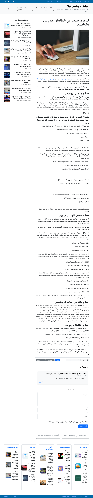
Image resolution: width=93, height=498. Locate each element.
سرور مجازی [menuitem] (50, 2)
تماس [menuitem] (86, 496)
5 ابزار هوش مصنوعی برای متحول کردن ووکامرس (84, 466)
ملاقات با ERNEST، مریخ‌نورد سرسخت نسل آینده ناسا (50, 482)
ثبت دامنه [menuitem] (86, 2)
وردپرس (57, 360)
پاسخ (40, 382)
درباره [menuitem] (80, 496)
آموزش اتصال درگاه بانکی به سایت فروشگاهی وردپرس (84, 455)
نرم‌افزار (32, 447)
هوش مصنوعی (12, 447)
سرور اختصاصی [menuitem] (60, 2)
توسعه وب (83, 447)
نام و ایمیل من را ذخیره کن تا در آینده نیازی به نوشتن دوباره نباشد (67, 422)
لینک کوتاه (68, 360)
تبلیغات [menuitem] (74, 496)
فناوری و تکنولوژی (49, 448)
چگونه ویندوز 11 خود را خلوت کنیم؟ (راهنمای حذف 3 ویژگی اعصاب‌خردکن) (22, 33)
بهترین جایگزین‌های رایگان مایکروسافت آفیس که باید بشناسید (20, 25)
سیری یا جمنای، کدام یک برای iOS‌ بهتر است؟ (21, 58)
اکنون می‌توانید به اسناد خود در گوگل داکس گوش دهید (67, 480)
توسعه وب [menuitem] (52, 9)
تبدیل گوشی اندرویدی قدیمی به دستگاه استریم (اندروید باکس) (21, 97)
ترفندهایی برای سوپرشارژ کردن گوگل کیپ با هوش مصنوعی (67, 468)
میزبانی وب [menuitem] (78, 2)
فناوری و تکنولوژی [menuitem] (19, 9)
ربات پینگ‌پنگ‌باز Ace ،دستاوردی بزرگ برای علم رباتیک (21, 89)
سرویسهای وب (64, 447)
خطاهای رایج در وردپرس (68, 79)
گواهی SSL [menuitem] (69, 2)
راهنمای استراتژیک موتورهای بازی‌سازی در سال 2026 (22, 74)
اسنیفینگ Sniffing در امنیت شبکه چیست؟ (21, 42)
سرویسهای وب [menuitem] (43, 9)
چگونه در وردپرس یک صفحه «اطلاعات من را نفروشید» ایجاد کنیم (84, 477)
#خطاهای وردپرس (41, 360)
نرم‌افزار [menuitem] (25, 8)
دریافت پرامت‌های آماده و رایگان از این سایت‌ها (21, 81)
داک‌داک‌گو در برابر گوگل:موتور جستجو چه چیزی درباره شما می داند (67, 455)
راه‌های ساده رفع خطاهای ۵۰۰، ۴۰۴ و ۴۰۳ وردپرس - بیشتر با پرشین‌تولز (65, 374)
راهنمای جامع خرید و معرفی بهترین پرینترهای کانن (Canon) (20, 50)
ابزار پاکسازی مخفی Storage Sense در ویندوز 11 (22, 66)
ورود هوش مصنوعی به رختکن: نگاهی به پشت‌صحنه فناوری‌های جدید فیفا (50, 470)
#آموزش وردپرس (50, 360)
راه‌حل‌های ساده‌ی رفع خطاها (45, 79)
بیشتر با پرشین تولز (77, 6)
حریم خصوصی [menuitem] (65, 496)
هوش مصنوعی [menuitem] (34, 9)
